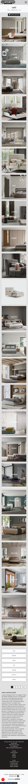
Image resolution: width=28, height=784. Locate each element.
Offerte (14, 755)
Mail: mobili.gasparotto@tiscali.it (14, 747)
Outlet (14, 754)
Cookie (6, 783)
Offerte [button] (14, 679)
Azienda (14, 751)
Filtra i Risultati (14, 14)
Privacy (2, 783)
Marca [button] (14, 650)
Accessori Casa (14, 763)
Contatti (14, 757)
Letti (20, 9)
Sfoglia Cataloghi (14, 766)
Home (8, 9)
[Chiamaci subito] (3, 779)
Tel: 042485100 (14, 746)
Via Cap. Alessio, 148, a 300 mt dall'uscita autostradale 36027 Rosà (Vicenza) (14, 743)
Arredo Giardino (14, 764)
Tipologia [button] (14, 670)
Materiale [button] (14, 655)
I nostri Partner (14, 752)
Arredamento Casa (14, 9)
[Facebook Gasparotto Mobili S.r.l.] (18, 776)
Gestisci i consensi (13, 783)
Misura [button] (14, 660)
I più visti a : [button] (14, 674)
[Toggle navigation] (26, 2)
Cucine (14, 760)
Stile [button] (14, 665)
